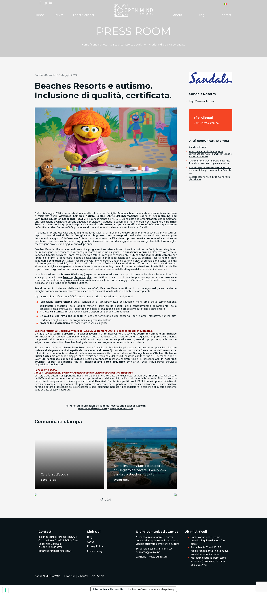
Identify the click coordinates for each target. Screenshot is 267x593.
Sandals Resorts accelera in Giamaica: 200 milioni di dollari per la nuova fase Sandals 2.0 (210, 170)
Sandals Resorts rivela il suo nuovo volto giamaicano (209, 178)
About (177, 15)
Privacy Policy (95, 546)
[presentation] (36, 495)
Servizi (58, 15)
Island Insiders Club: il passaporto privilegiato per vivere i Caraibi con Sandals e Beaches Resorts (210, 154)
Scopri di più (49, 479)
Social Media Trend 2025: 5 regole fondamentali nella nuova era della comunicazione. (210, 551)
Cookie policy (94, 551)
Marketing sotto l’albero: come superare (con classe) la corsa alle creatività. (208, 561)
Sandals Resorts (101, 44)
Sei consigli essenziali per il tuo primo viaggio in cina (154, 550)
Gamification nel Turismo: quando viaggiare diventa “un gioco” (208, 540)
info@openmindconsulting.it (54, 550)
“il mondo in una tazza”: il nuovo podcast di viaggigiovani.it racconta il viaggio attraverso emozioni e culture (157, 540)
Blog (201, 15)
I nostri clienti (83, 15)
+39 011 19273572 (51, 547)
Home (39, 15)
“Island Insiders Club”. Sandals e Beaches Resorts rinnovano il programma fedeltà (209, 162)
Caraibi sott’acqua (198, 147)
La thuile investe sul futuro (151, 556)
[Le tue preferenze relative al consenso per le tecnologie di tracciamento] (5, 590)
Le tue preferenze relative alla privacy (151, 589)
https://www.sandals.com (201, 101)
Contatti (226, 15)
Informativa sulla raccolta (108, 589)
